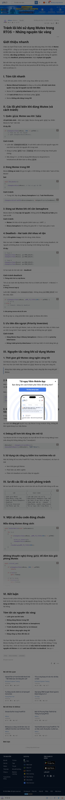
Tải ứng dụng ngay (32, 389)
